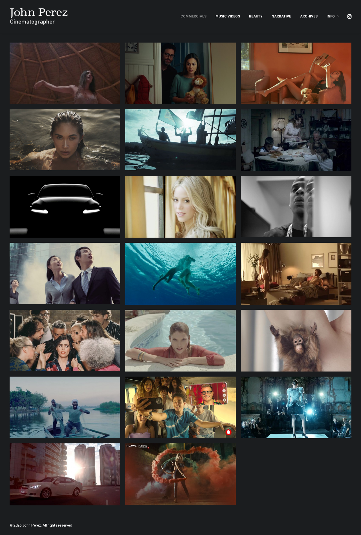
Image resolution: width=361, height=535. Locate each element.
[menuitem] (193, 16)
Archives (309, 16)
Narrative (281, 16)
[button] (348, 16)
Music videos (227, 16)
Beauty (256, 16)
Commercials (193, 16)
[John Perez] (39, 16)
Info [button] (331, 16)
